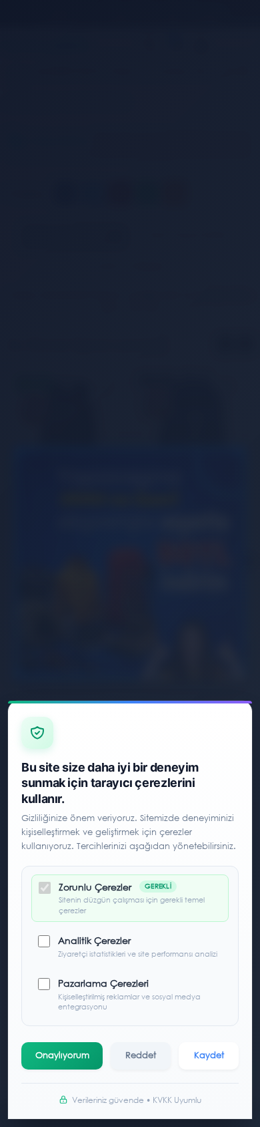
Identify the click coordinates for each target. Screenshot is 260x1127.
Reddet (140, 1055)
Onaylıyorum (62, 1055)
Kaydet (209, 1055)
